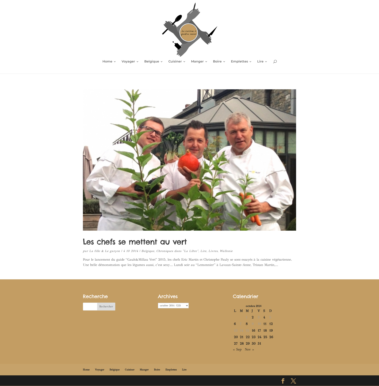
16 (253, 330)
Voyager (128, 61)
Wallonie (226, 251)
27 (235, 343)
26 (271, 337)
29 (248, 343)
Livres (213, 251)
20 (236, 337)
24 (259, 337)
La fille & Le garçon (104, 251)
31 (259, 343)
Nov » (249, 349)
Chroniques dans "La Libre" (177, 251)
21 (241, 337)
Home (107, 61)
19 (271, 330)
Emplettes (239, 61)
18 (265, 330)
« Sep (237, 349)
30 (254, 343)
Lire (260, 61)
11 (264, 324)
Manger (197, 61)
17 (259, 330)
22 (248, 337)
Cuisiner (175, 61)
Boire (217, 61)
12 (271, 324)
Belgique (151, 61)
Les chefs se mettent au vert (135, 241)
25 (265, 337)
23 (254, 337)
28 (242, 343)
